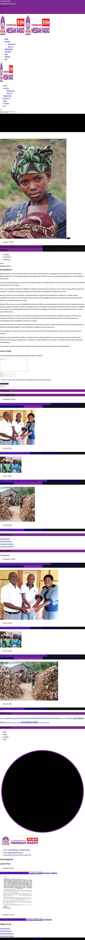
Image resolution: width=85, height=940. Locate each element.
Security (8, 722)
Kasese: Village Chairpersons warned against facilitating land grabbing (28, 873)
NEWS (6, 54)
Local (75, 718)
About (5, 734)
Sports (12, 722)
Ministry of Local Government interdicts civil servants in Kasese (26, 920)
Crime (24, 718)
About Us (9, 93)
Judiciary (69, 718)
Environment (43, 718)
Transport (19, 722)
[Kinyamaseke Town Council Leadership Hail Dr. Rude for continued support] (17, 444)
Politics (2, 722)
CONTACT (7, 57)
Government (51, 718)
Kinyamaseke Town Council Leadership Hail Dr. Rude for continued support (30, 453)
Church (19, 718)
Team (5, 739)
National (80, 718)
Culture (29, 718)
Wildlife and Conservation (43, 722)
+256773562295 (5, 1)
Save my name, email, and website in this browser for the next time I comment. (26, 380)
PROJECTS (8, 52)
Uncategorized (29, 722)
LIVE (6, 59)
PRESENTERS (9, 49)
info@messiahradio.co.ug (8, 3)
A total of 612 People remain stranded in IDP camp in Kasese (24, 530)
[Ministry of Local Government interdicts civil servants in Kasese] (17, 911)
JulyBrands (38, 939)
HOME (6, 39)
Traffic (15, 722)
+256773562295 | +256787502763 (19, 850)
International (63, 718)
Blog (4, 732)
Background (11, 44)
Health (57, 718)
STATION (7, 41)
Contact (5, 737)
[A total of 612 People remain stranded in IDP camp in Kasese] (17, 521)
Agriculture (8, 718)
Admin (7, 254)
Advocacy (2, 718)
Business (14, 718)
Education (34, 718)
